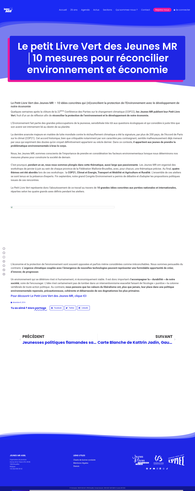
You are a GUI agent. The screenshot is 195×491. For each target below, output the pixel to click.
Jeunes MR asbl (18, 455)
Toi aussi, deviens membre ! (76, 414)
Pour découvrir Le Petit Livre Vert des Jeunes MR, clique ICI (48, 296)
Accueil (63, 9)
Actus (96, 9)
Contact (145, 9)
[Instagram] (4, 261)
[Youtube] (4, 257)
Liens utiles (79, 455)
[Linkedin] (4, 265)
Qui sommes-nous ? (127, 9)
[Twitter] (4, 252)
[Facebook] (4, 248)
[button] (56, 308)
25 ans (73, 9)
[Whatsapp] (4, 274)
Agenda (85, 9)
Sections (107, 9)
